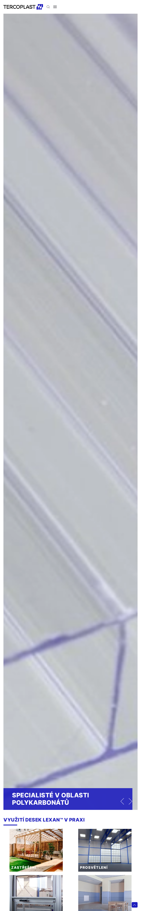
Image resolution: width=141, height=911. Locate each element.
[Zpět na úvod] (23, 7)
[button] (48, 7)
